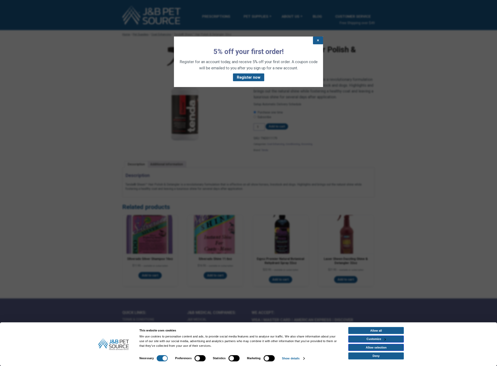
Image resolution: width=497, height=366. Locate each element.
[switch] (200, 358)
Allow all (376, 330)
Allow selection (376, 347)
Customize (374, 339)
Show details (291, 358)
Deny (376, 355)
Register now (248, 77)
